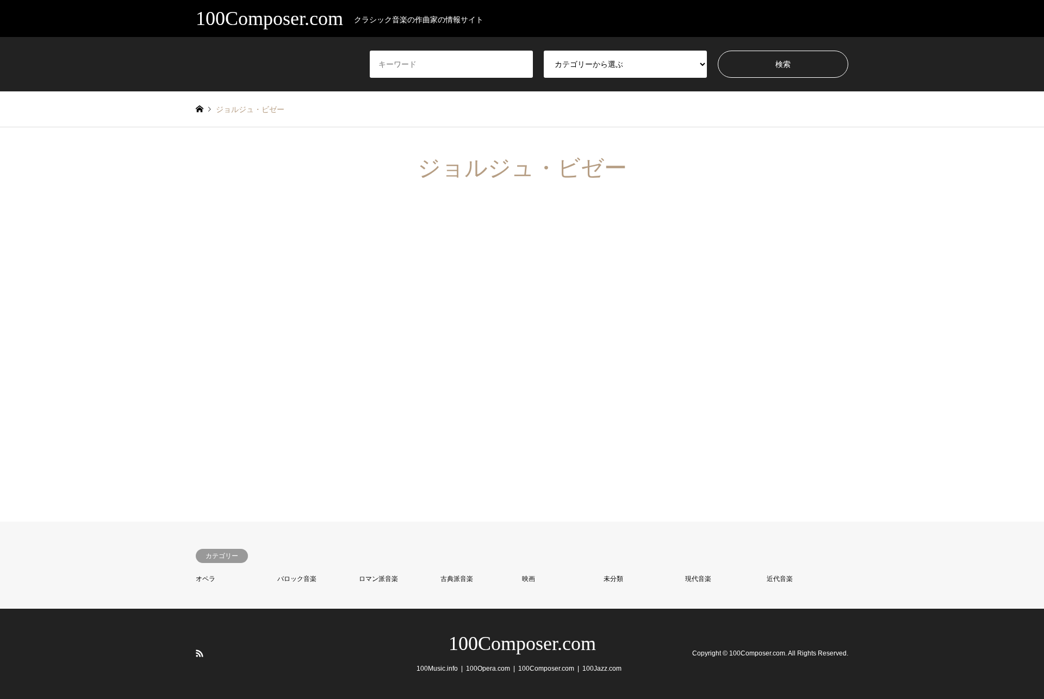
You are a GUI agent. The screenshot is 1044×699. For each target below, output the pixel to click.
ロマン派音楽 (378, 579)
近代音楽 (780, 579)
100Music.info (437, 668)
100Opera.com (488, 668)
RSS (199, 653)
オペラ (205, 579)
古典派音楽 (456, 579)
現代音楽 (698, 579)
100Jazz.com (602, 668)
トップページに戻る (261, 426)
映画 (528, 579)
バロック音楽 (296, 579)
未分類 (613, 579)
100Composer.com (522, 643)
